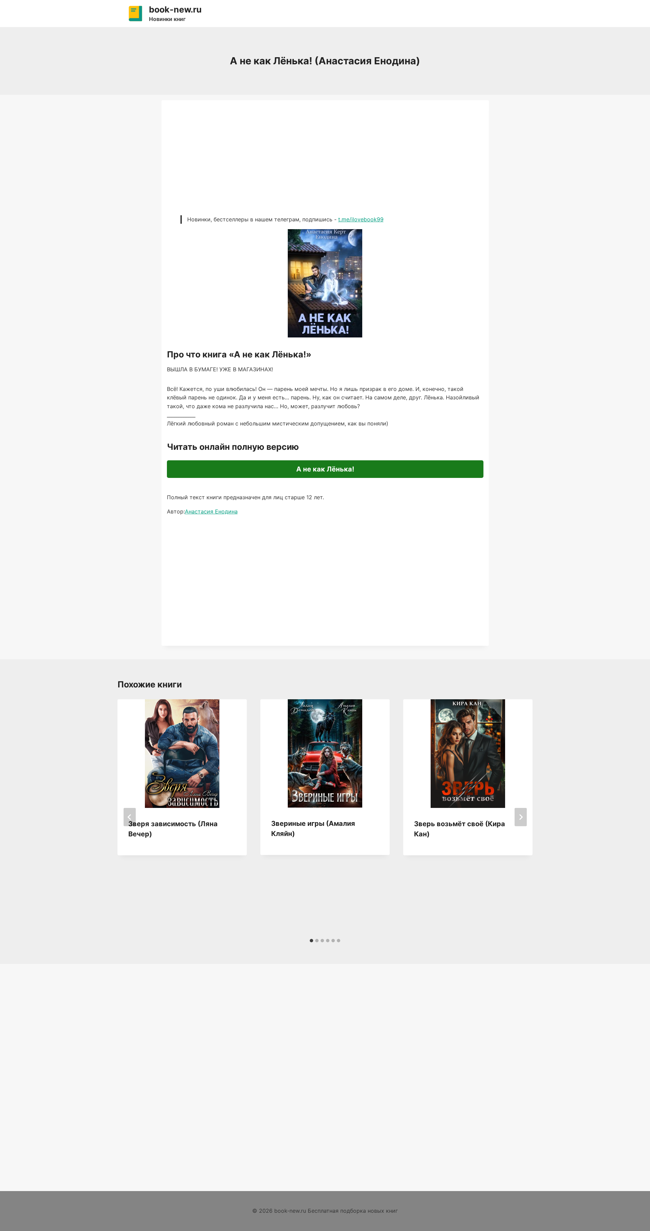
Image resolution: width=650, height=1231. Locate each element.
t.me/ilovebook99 (361, 219)
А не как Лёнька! (325, 469)
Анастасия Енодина (211, 511)
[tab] (311, 940)
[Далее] (521, 817)
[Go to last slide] (130, 817)
